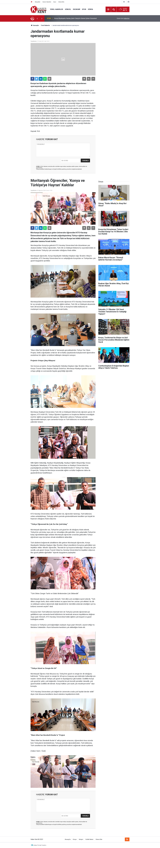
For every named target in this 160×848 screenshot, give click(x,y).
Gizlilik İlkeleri (89, 839)
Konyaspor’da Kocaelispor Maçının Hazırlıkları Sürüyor (71, 18)
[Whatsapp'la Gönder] (45, 79)
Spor (84, 9)
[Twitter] (36, 79)
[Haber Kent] (38, 9)
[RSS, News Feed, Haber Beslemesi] (127, 839)
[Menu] (108, 9)
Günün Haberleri (46, 2)
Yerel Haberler (56, 9)
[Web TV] (124, 2)
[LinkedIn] (41, 79)
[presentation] (37, 18)
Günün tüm (123, 18)
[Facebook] (32, 79)
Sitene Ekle (61, 2)
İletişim (81, 839)
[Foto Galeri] (128, 2)
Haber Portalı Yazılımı (40, 845)
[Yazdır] (49, 79)
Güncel (68, 9)
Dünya (90, 9)
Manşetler (37, 2)
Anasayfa (68, 839)
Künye (75, 839)
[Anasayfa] (32, 2)
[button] (84, 79)
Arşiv (54, 2)
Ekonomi (76, 9)
